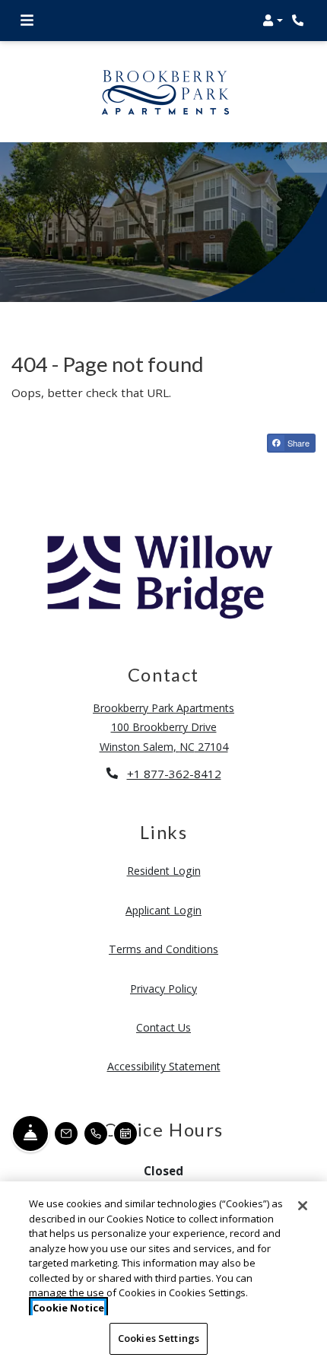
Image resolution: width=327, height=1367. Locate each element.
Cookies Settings (158, 1338)
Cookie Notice (68, 1308)
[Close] (302, 1205)
